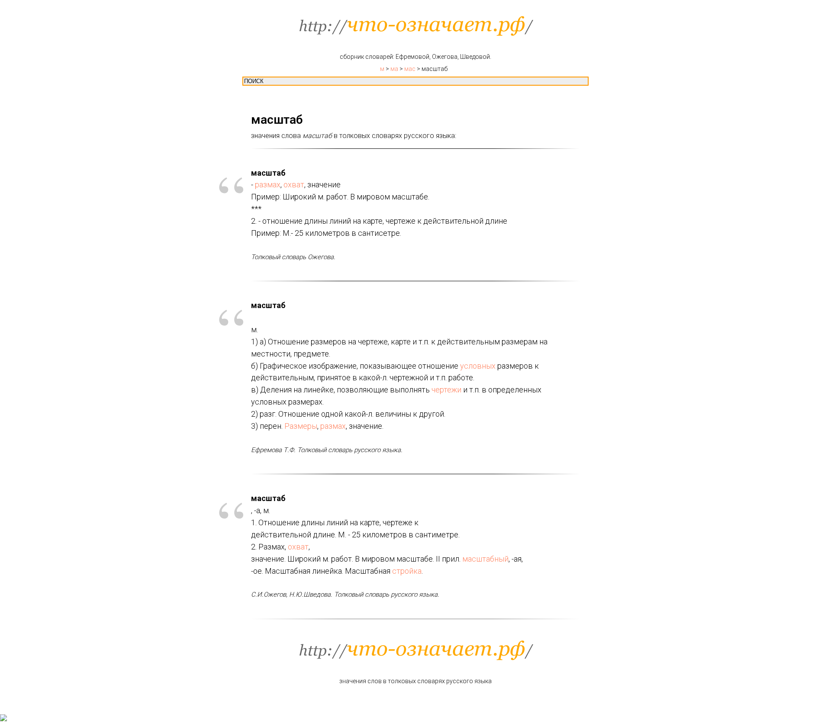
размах (267, 184)
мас (410, 68)
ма (394, 68)
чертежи (446, 389)
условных (478, 365)
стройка (407, 570)
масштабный (485, 558)
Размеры (300, 426)
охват (293, 184)
